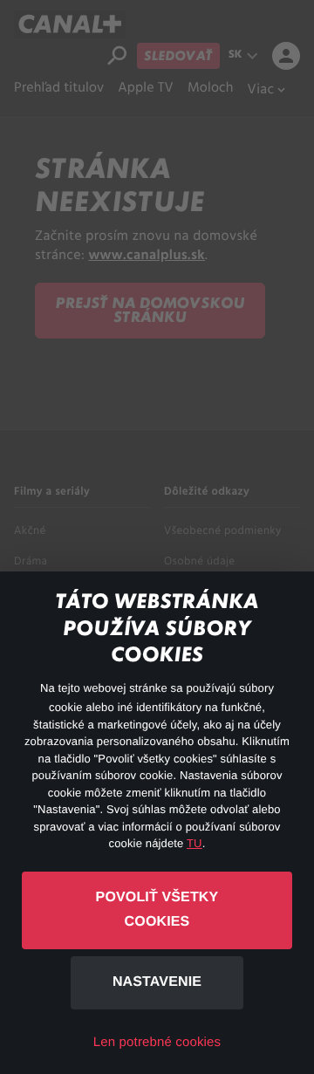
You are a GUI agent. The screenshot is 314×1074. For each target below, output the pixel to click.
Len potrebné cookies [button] (157, 1042)
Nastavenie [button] (157, 982)
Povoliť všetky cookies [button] (157, 910)
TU (194, 843)
